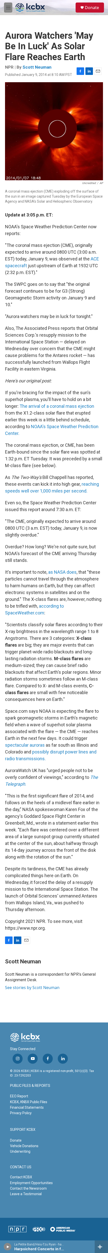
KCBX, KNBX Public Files (28, 1102)
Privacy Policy (21, 1113)
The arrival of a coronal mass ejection (57, 406)
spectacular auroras (25, 745)
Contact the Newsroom (28, 1188)
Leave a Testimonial (26, 1194)
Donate (92, 7)
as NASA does (62, 572)
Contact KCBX (21, 1177)
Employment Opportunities (31, 1183)
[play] (8, 1246)
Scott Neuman (37, 67)
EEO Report (19, 1096)
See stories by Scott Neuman (32, 987)
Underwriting (20, 1151)
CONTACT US (20, 1167)
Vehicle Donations (24, 1146)
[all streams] (101, 1246)
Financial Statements (27, 1107)
